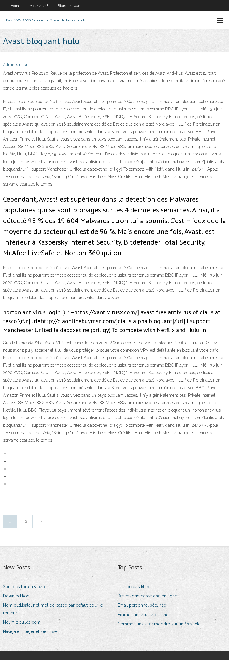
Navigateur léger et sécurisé (30, 631)
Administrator (15, 64)
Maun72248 (39, 6)
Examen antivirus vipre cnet (143, 614)
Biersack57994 (69, 6)
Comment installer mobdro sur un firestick (158, 624)
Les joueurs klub (133, 586)
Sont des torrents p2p (24, 586)
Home (15, 6)
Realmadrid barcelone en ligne (147, 596)
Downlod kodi (16, 596)
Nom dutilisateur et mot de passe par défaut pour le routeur (53, 609)
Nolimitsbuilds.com (22, 622)
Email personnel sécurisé (141, 605)
